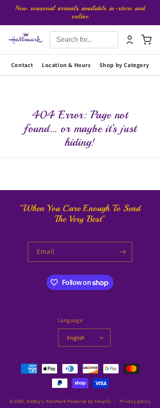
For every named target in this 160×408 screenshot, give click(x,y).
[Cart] (146, 40)
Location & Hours (66, 65)
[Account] (130, 40)
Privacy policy (135, 401)
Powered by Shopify (89, 401)
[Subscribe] (122, 252)
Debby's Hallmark (46, 401)
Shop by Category (124, 65)
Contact (22, 65)
